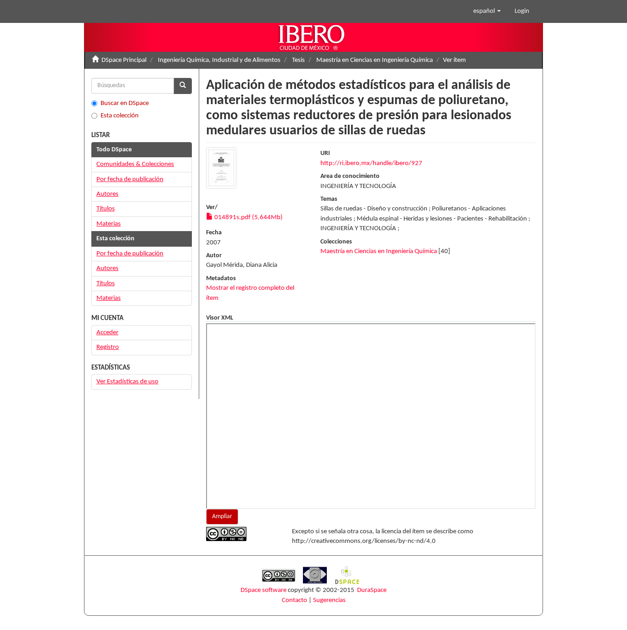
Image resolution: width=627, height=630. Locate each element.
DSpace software (263, 590)
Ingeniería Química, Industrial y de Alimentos (219, 60)
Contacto (294, 600)
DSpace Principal (123, 60)
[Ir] (183, 86)
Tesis (298, 60)
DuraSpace (371, 590)
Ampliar (222, 516)
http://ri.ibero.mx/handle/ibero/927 (371, 163)
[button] (487, 11)
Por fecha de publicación (129, 179)
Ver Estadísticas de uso (127, 381)
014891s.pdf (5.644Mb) (248, 217)
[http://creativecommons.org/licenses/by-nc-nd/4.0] (242, 534)
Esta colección (120, 115)
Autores (107, 194)
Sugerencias (329, 600)
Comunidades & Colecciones (135, 164)
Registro (107, 347)
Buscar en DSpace (125, 103)
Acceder (107, 332)
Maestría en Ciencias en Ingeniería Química (374, 60)
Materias (108, 224)
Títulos (105, 208)
